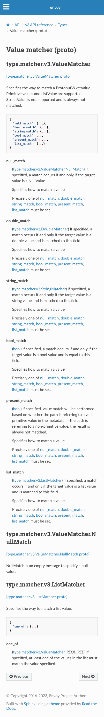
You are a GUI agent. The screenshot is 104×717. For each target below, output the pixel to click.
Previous (21, 676)
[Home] (8, 25)
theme (54, 704)
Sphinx (30, 704)
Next (86, 676)
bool (17, 349)
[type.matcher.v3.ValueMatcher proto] (38, 76)
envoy (55, 7)
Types (62, 25)
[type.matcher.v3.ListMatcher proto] (36, 597)
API (18, 25)
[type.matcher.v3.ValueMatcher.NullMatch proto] (47, 554)
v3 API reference (39, 25)
